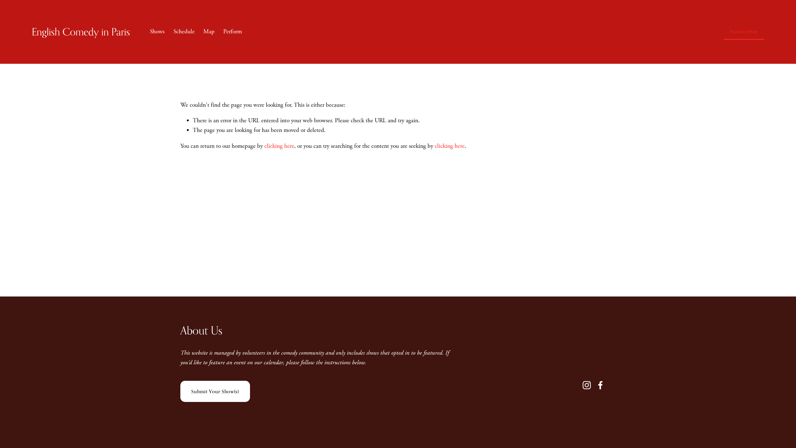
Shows (157, 31)
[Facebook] (600, 385)
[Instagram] (586, 385)
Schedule (184, 31)
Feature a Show (744, 31)
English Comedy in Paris (81, 32)
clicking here (279, 146)
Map (209, 31)
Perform (232, 31)
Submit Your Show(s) (215, 391)
